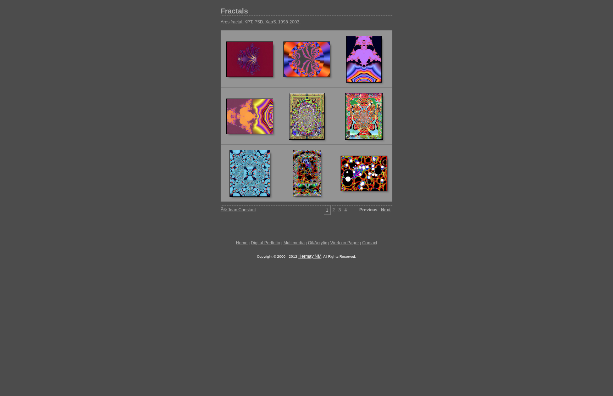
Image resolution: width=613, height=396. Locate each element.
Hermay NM (309, 256)
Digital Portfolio (265, 242)
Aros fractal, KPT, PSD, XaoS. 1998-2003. (260, 21)
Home (242, 242)
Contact (369, 242)
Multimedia (294, 242)
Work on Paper (344, 242)
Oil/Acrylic (317, 242)
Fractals (234, 11)
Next (386, 209)
